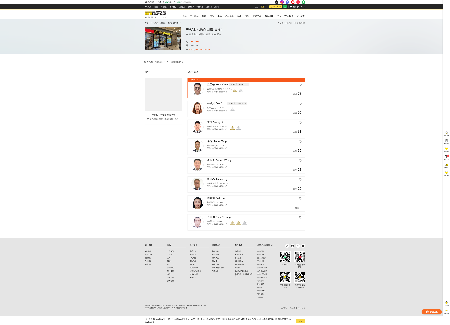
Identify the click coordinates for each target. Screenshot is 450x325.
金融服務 (182, 7)
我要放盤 (434, 312)
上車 (169, 258)
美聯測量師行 (262, 277)
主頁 (146, 23)
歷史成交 (215, 261)
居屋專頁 (170, 277)
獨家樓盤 (170, 271)
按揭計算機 (194, 268)
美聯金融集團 (262, 268)
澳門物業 (173, 7)
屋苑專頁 (238, 251)
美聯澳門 (260, 264)
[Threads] (287, 246)
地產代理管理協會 (241, 271)
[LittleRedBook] (299, 256)
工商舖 (156, 7)
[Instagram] (292, 246)
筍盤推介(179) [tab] (161, 62)
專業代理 (193, 254)
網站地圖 (148, 264)
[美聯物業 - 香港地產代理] (155, 14)
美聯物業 (260, 251)
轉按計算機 (194, 274)
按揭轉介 (200, 7)
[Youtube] (303, 246)
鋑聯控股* (260, 254)
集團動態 (148, 258)
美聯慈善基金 (240, 264)
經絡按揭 (260, 284)
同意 (300, 321)
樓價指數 (215, 251)
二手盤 (169, 254)
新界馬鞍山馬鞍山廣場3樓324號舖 (205, 34)
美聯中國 (260, 261)
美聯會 (216, 7)
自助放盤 (193, 251)
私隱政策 (292, 308)
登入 (256, 7)
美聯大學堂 (261, 291)
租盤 (169, 274)
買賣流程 (170, 281)
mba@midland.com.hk (199, 49)
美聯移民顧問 (262, 271)
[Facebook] (298, 246)
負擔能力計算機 (195, 271)
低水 (169, 264)
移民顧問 (191, 7)
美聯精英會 (239, 261)
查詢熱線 (193, 261)
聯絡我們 (193, 264)
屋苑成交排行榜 (218, 268)
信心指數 (215, 254)
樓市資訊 (238, 258)
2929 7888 (194, 41)
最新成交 (215, 258)
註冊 (262, 7)
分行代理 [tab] (148, 62)
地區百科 (215, 271)
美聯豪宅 (170, 268)
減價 (169, 261)
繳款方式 (193, 277)
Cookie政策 (149, 322)
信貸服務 (208, 7)
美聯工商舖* (261, 258)
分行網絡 (154, 23)
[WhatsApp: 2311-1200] (285, 6)
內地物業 (164, 7)
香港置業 (260, 281)
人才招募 (148, 261)
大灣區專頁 (239, 254)
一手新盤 (170, 251)
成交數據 (215, 264)
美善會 (237, 268)
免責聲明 (284, 308)
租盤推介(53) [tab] (177, 62)
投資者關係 (149, 254)
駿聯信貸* (260, 294)
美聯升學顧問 (262, 274)
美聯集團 (148, 7)
